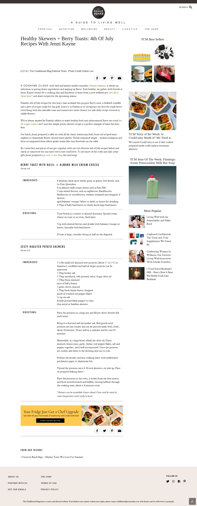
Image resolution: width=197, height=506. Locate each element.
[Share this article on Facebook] (97, 78)
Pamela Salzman (98, 85)
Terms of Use (49, 483)
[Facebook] (179, 480)
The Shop (152, 29)
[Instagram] (173, 480)
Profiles (45, 29)
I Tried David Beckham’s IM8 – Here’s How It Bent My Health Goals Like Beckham (160, 274)
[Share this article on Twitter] (104, 78)
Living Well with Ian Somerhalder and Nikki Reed (159, 220)
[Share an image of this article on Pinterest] (112, 78)
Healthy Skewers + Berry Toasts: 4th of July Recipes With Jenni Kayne (67, 41)
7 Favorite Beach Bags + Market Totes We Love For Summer (52, 457)
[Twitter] (167, 480)
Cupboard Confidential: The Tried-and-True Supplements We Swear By (159, 239)
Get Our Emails (17, 489)
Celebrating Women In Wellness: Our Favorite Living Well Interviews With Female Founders (159, 256)
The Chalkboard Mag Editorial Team (48, 71)
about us (13, 477)
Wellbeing (89, 29)
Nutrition (66, 29)
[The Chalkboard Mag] (98, 11)
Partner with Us (17, 483)
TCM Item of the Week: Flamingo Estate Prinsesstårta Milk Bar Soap (152, 161)
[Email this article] (119, 78)
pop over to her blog (52, 155)
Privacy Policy (50, 489)
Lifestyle (130, 29)
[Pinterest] (184, 480)
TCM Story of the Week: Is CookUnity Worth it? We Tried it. (150, 136)
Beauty (110, 29)
